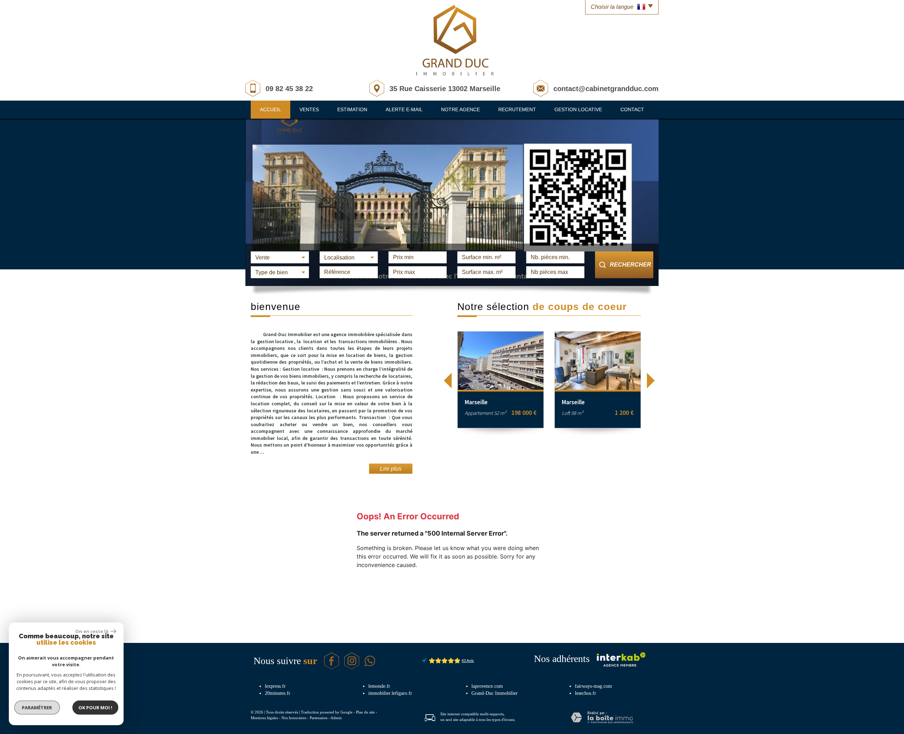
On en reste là (92, 631)
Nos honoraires (293, 718)
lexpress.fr (275, 686)
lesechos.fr (585, 693)
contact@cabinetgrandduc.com (606, 89)
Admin (336, 718)
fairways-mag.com (593, 686)
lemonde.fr (379, 686)
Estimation (352, 109)
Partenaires (318, 718)
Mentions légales (264, 718)
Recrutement (517, 109)
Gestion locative (578, 109)
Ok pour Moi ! (95, 707)
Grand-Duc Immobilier (494, 693)
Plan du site (365, 712)
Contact (632, 109)
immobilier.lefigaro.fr (390, 693)
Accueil (270, 109)
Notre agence (460, 109)
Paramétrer (37, 707)
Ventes (309, 109)
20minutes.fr (277, 693)
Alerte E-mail (404, 109)
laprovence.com (487, 686)
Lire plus (391, 469)
